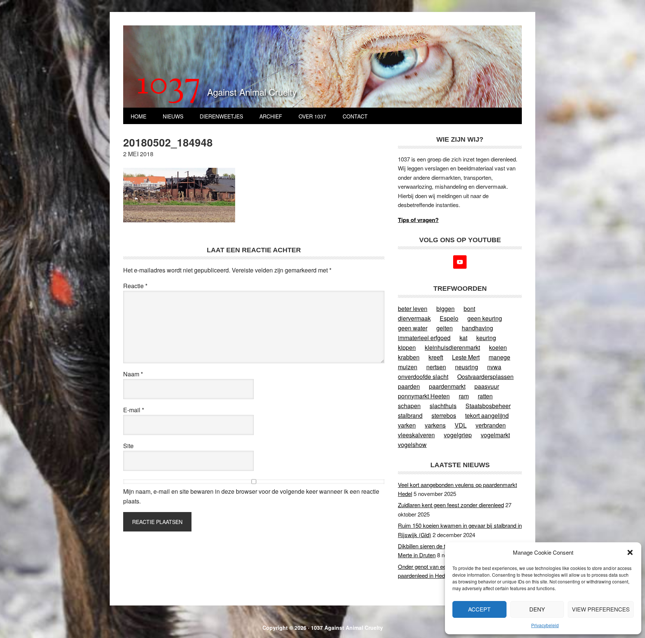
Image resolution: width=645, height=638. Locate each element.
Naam (133, 374)
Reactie (135, 285)
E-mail (133, 410)
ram (464, 396)
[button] (630, 552)
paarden (409, 386)
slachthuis (443, 405)
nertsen (436, 367)
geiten (444, 328)
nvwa (494, 367)
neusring (466, 367)
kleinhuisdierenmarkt (452, 347)
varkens (435, 425)
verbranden (491, 425)
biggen (445, 308)
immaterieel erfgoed (424, 337)
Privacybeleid (545, 625)
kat (463, 337)
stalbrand (410, 415)
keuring (486, 337)
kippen (407, 347)
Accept (479, 609)
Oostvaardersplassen (485, 376)
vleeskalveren (416, 435)
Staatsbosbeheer (488, 405)
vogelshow (412, 444)
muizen (407, 367)
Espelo (449, 318)
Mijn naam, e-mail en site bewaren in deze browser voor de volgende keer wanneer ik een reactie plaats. (251, 496)
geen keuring (484, 318)
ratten (485, 396)
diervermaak (414, 318)
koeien (498, 347)
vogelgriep (458, 435)
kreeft (436, 357)
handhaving (477, 328)
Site (128, 445)
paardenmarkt (447, 386)
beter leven (412, 308)
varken (407, 425)
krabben (409, 357)
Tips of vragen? (418, 220)
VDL (461, 425)
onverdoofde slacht (423, 376)
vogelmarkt (495, 435)
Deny (537, 609)
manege (499, 357)
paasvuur (486, 386)
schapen (409, 405)
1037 (169, 85)
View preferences (601, 609)
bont (469, 308)
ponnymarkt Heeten (424, 396)
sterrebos (443, 415)
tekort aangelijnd (487, 415)
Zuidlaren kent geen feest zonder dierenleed (451, 505)
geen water (412, 328)
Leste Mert (466, 357)
